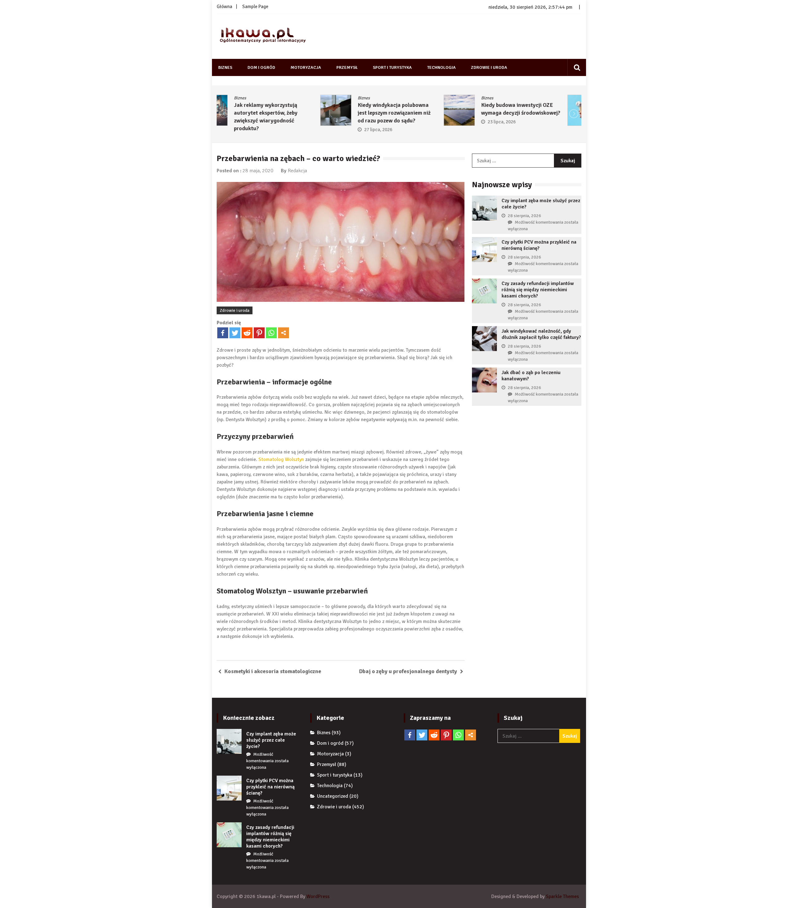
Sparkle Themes (562, 896)
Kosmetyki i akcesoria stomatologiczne (272, 671)
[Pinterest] (259, 332)
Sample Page (255, 6)
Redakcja (297, 171)
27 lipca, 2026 (275, 129)
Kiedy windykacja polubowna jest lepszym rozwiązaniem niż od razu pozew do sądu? (290, 113)
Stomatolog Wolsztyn (281, 459)
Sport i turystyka (392, 67)
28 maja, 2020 (258, 171)
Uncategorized (332, 796)
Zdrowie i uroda (489, 67)
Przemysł (347, 67)
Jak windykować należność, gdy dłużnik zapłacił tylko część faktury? (541, 334)
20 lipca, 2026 (522, 122)
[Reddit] (247, 332)
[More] (283, 332)
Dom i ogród (261, 67)
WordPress (317, 896)
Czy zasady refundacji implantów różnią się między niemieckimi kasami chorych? (538, 289)
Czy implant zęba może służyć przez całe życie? (271, 740)
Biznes (225, 67)
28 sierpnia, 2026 (524, 215)
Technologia (441, 67)
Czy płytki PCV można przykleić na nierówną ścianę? (539, 245)
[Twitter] (234, 332)
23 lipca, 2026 (398, 122)
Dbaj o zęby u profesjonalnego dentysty (408, 671)
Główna (224, 6)
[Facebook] (222, 332)
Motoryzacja (306, 67)
